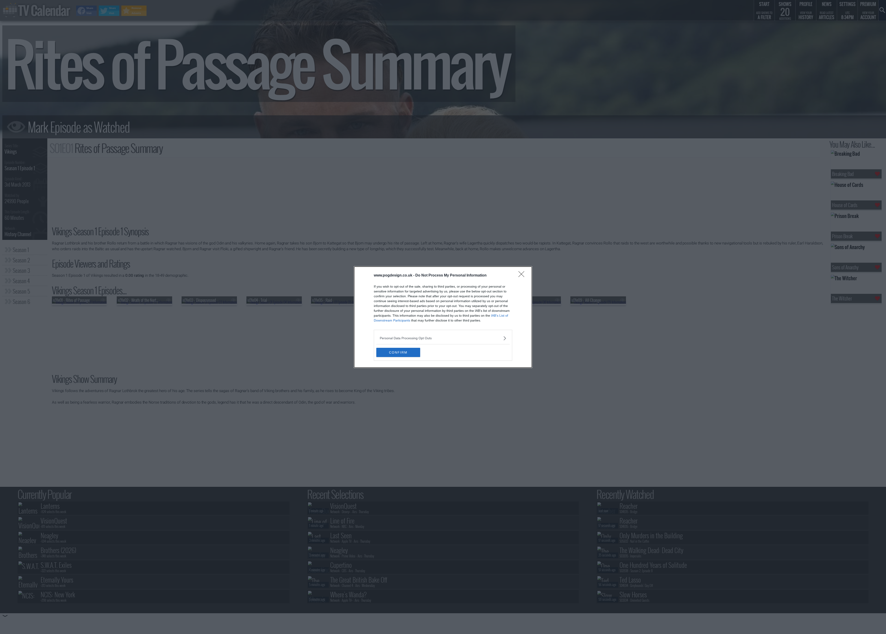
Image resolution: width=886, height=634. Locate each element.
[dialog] (443, 317)
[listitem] (443, 338)
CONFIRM (398, 352)
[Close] (522, 275)
